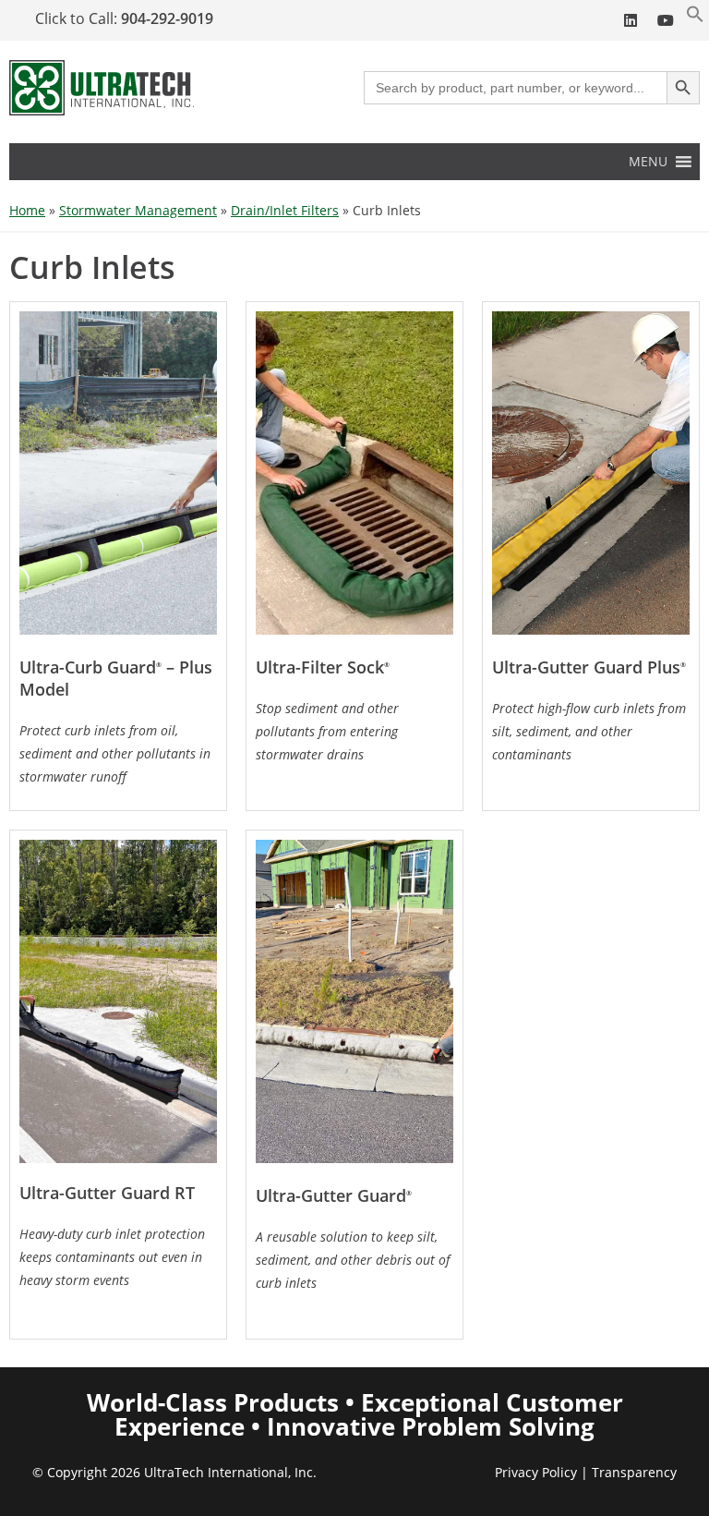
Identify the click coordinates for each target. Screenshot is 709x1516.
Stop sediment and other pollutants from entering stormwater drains (327, 731)
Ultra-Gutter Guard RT (107, 1193)
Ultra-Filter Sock (323, 667)
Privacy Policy (536, 1472)
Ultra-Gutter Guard (334, 1195)
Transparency (634, 1472)
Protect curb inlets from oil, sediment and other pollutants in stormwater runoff (114, 753)
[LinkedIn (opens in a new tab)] (630, 20)
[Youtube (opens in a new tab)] (665, 20)
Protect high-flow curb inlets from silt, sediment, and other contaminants (589, 731)
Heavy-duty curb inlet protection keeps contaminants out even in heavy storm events (112, 1257)
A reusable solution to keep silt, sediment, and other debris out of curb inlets (353, 1260)
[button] (695, 18)
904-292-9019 (167, 18)
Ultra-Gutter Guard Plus (589, 667)
